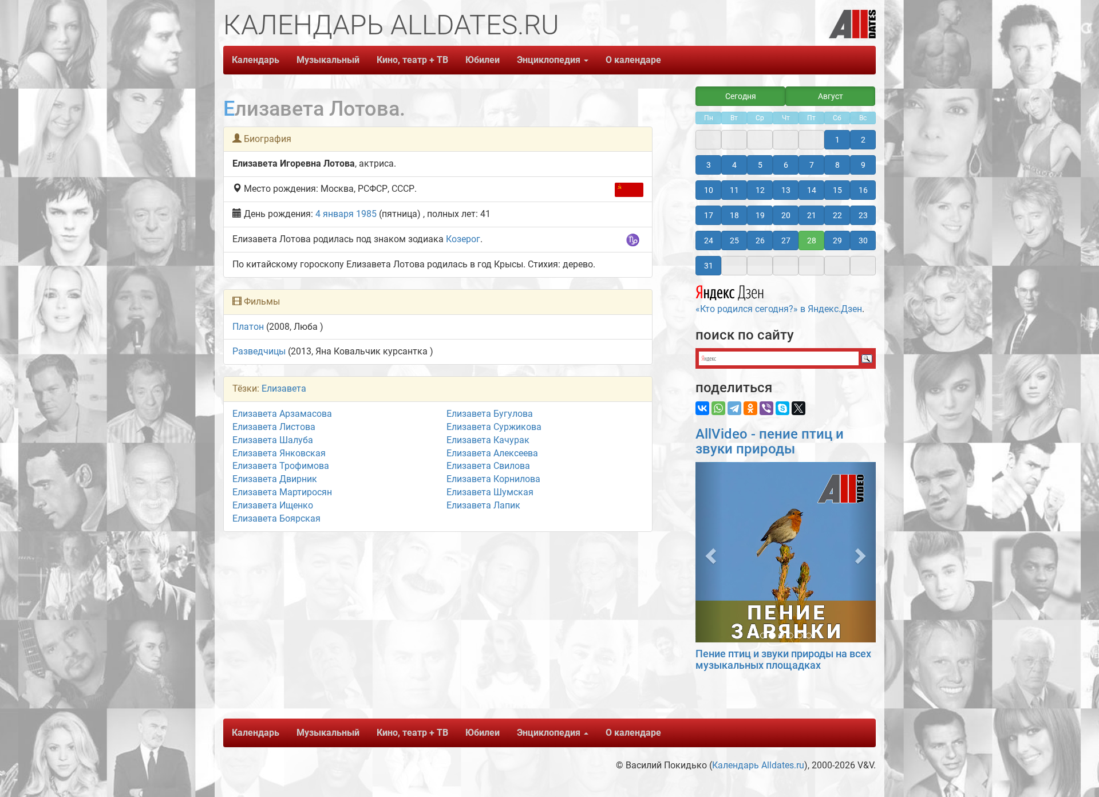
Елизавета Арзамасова (282, 413)
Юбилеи (482, 59)
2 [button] (863, 139)
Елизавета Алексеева (492, 453)
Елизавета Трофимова (280, 465)
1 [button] (837, 139)
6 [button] (786, 164)
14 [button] (811, 190)
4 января (334, 213)
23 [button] (863, 215)
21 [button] (811, 215)
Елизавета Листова (273, 426)
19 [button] (760, 215)
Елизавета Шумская (489, 492)
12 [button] (760, 190)
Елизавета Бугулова (489, 413)
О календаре (633, 59)
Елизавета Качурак (487, 440)
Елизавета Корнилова (493, 479)
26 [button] (760, 240)
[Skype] (782, 408)
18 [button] (734, 215)
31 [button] (708, 265)
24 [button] (708, 240)
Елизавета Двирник (274, 479)
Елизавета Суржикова (493, 426)
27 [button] (785, 240)
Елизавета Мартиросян (282, 492)
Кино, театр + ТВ (412, 59)
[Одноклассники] (750, 408)
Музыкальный (328, 59)
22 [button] (837, 215)
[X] (798, 408)
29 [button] (837, 240)
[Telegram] (734, 408)
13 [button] (785, 190)
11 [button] (734, 190)
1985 (366, 213)
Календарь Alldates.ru (758, 765)
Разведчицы (259, 351)
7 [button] (811, 164)
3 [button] (708, 164)
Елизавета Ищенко (272, 505)
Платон (248, 326)
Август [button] (830, 96)
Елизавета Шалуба (272, 440)
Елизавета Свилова (488, 465)
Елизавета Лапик (483, 505)
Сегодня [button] (740, 96)
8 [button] (837, 164)
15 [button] (837, 190)
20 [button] (785, 215)
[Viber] (766, 408)
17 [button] (708, 215)
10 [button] (708, 190)
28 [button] (811, 240)
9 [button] (863, 164)
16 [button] (863, 190)
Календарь (255, 59)
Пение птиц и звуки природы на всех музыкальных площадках (783, 659)
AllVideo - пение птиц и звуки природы (769, 441)
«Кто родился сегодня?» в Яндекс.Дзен (778, 308)
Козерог (463, 239)
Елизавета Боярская (276, 518)
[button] (708, 552)
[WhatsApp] (718, 408)
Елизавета (284, 388)
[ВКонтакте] (702, 408)
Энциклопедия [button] (550, 59)
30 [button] (863, 240)
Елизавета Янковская (279, 453)
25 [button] (734, 240)
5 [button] (760, 164)
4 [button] (734, 164)
